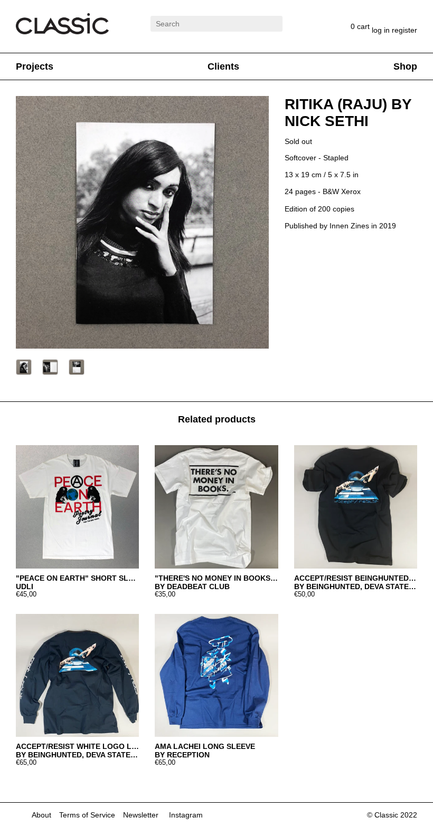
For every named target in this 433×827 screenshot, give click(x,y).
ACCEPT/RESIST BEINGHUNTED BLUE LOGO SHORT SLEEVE (355, 578)
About (41, 815)
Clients (223, 66)
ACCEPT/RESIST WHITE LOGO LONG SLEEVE (77, 746)
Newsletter (140, 815)
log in (382, 30)
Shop (405, 66)
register (404, 30)
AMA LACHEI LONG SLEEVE (205, 746)
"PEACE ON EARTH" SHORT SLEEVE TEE (77, 578)
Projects (34, 66)
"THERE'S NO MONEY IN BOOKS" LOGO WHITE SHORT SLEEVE (216, 578)
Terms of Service (87, 815)
